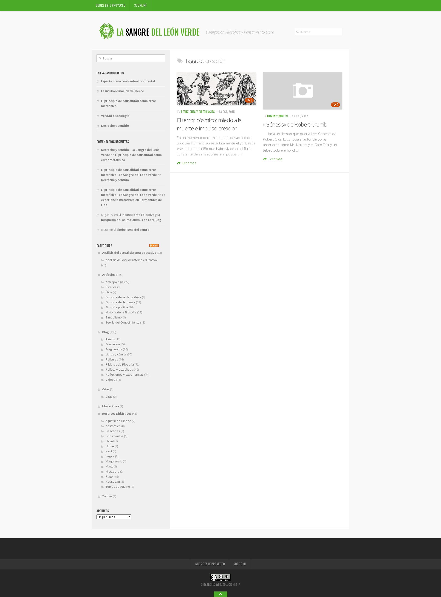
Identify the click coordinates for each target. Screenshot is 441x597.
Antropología (115, 282)
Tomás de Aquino (118, 486)
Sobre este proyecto (110, 5)
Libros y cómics (277, 116)
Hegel (110, 441)
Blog (105, 332)
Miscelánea (110, 406)
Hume (110, 446)
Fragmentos (114, 349)
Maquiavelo (114, 461)
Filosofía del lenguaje (120, 302)
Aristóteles (113, 426)
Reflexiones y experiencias (198, 112)
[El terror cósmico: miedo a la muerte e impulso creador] (216, 88)
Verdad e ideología (115, 116)
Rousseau (113, 481)
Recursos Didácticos (116, 413)
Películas (112, 359)
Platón (110, 476)
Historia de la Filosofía (121, 312)
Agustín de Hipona (118, 421)
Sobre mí (140, 5)
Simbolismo (114, 317)
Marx (109, 466)
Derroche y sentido (115, 126)
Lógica (110, 456)
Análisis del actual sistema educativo (129, 253)
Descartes (113, 431)
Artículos (108, 275)
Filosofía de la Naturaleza (123, 297)
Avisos (110, 339)
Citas (105, 389)
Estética (111, 287)
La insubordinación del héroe (122, 91)
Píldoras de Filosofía (120, 364)
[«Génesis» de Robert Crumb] (302, 90)
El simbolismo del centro (131, 230)
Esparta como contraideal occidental (128, 81)
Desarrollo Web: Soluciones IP (220, 584)
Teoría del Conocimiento (122, 322)
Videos (110, 379)
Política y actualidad (119, 369)
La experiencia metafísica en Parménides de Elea (133, 200)
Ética (109, 292)
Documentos (114, 436)
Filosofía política (117, 307)
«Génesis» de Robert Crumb (295, 124)
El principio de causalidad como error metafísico (128, 103)
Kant (109, 451)
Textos (107, 496)
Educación (113, 344)
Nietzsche (112, 471)
